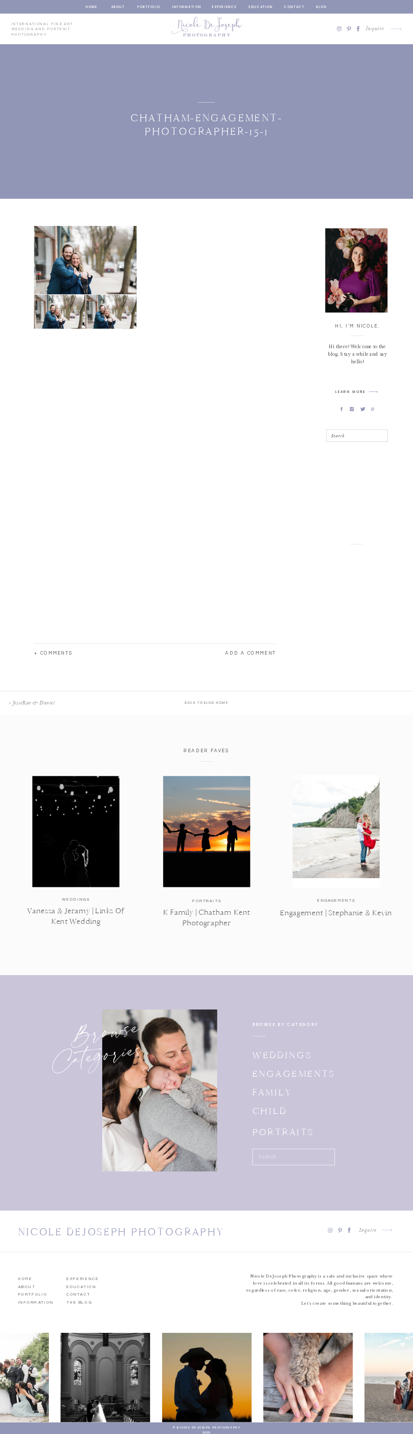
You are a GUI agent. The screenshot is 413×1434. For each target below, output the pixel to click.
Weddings (76, 900)
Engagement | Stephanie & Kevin (336, 912)
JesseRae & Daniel (33, 702)
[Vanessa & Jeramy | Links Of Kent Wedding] (75, 831)
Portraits (206, 901)
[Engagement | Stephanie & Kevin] (336, 831)
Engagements (336, 901)
